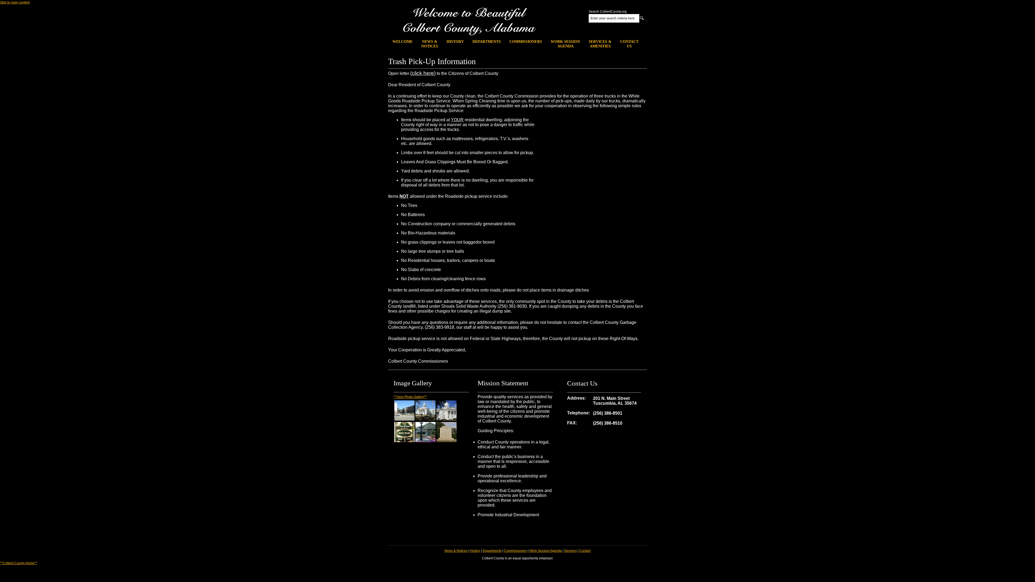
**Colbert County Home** (18, 563)
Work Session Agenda (545, 551)
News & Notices (456, 551)
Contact (585, 551)
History (475, 551)
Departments (492, 551)
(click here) (423, 73)
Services (570, 551)
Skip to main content (15, 2)
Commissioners (515, 551)
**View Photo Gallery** (410, 397)
